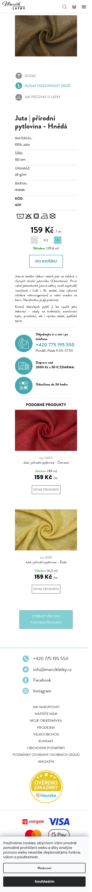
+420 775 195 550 (49, 666)
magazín (44, 769)
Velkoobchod (44, 741)
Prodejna (44, 735)
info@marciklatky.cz (51, 677)
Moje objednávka (44, 728)
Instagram (41, 698)
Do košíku (44, 258)
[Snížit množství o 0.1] (33, 237)
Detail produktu (44, 494)
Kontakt (44, 748)
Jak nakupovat (44, 714)
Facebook (41, 688)
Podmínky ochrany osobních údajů (44, 762)
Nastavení (44, 868)
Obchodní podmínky (44, 755)
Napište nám (44, 721)
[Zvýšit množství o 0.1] (56, 237)
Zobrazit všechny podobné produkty (44, 627)
